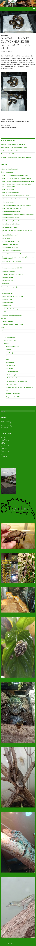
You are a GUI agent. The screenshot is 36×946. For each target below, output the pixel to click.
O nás (4, 334)
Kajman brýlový (10, 362)
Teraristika (3, 318)
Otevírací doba (5, 283)
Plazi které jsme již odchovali (14, 378)
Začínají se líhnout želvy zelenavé (9, 126)
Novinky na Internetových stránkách (12, 268)
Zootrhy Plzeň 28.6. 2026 (7, 154)
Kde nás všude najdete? (10, 340)
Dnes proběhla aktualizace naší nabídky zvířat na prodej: (16, 157)
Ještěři (7, 359)
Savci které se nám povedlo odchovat (17, 381)
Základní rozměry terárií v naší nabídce (12, 324)
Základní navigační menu (34, 9)
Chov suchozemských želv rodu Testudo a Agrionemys (16, 205)
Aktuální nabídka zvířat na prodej (9, 169)
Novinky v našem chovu (8, 271)
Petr (10, 51)
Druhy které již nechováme (13, 353)
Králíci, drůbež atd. (7, 299)
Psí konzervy (7, 312)
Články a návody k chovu (7, 172)
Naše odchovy (9, 368)
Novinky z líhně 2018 (11, 384)
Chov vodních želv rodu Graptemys (11, 208)
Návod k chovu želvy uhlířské (10, 227)
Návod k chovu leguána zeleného (11, 221)
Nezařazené (4, 35)
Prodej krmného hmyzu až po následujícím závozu (14, 147)
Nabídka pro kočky (7, 302)
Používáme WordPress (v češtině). (8, 943)
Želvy (7, 400)
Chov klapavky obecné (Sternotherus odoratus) (15, 199)
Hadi (7, 356)
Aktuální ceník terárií (7, 321)
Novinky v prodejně (7, 277)
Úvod (2, 327)
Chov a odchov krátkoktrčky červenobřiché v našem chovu (18, 181)
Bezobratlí (8, 349)
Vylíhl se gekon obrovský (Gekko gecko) (14, 274)
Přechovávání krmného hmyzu (10, 241)
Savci (7, 390)
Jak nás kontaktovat (9, 337)
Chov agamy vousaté (8, 189)
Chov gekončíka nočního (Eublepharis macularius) (15, 195)
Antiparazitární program (8, 293)
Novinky (3, 265)
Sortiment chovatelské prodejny (9, 287)
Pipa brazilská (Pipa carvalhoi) (10, 235)
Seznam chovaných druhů (13, 393)
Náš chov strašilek (10, 365)
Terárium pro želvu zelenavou (10, 244)
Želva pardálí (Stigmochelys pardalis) (12, 250)
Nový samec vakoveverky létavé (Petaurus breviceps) (15, 120)
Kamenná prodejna (7, 331)
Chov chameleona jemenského (10, 192)
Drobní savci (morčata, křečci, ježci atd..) (13, 296)
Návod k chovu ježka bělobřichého (11, 211)
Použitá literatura (7, 238)
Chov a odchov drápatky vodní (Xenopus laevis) (15, 175)
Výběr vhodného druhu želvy (10, 247)
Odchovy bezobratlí (12, 371)
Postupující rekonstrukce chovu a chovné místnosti (19, 387)
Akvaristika (5, 290)
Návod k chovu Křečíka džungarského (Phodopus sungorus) (18, 214)
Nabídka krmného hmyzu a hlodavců (11, 261)
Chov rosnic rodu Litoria (8, 202)
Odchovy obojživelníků (13, 375)
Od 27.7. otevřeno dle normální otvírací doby (13, 151)
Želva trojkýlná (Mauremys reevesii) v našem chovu (16, 254)
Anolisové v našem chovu (12, 346)
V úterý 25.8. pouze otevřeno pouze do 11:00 (13, 144)
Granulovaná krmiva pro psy (11, 309)
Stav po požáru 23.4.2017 (12, 397)
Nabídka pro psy (6, 305)
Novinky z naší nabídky (8, 280)
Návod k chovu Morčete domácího (11, 224)
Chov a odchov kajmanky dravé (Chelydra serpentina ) (16, 178)
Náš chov (6, 343)
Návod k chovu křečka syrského (11, 217)
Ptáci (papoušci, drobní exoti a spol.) (12, 315)
